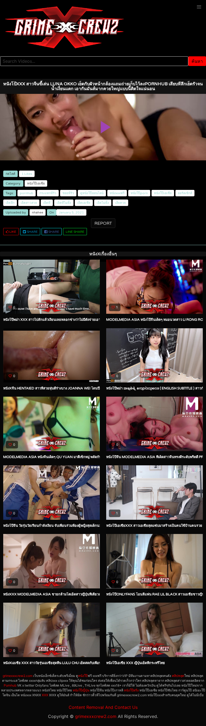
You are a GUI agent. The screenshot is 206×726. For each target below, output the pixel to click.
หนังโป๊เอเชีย (36, 183)
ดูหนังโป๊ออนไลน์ (92, 193)
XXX (45, 695)
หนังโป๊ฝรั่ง (131, 690)
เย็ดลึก (10, 203)
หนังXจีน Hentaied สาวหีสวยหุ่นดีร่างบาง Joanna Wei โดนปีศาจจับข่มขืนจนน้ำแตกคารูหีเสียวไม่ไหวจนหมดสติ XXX (93, 388)
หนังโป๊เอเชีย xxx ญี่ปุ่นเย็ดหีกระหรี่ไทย (135, 663)
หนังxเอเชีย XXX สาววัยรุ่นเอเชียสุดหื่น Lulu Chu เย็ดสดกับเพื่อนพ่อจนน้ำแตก (62, 663)
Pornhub (10, 685)
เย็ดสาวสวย (29, 203)
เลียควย (120, 203)
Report (103, 223)
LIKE (12, 232)
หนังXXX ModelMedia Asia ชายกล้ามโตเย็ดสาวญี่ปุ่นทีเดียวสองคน (56, 594)
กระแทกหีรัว (47, 193)
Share (32, 232)
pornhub (26, 193)
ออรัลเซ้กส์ (185, 193)
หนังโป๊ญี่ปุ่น (81, 690)
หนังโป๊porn (139, 193)
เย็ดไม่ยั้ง (103, 203)
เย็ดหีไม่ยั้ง (64, 203)
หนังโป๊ (83, 676)
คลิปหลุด (178, 676)
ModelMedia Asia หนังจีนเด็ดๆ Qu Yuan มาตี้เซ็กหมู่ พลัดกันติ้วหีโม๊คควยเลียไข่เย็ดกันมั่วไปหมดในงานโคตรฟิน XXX (94, 457)
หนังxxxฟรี (117, 193)
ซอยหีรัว (68, 193)
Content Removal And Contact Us (103, 707)
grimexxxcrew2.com (17, 676)
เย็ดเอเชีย (83, 203)
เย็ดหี (46, 203)
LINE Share (75, 232)
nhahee (37, 212)
